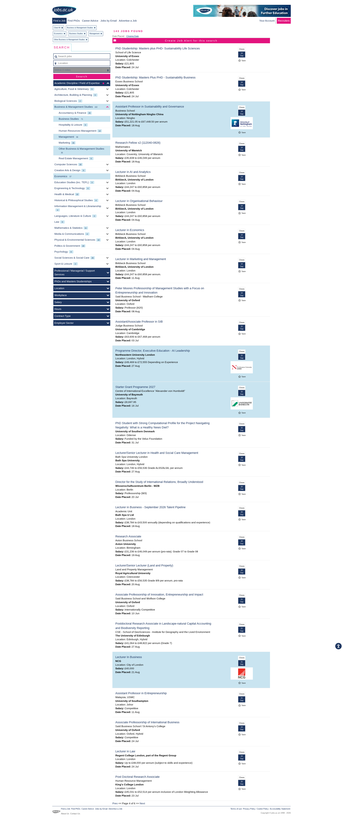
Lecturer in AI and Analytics (133, 172)
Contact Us (75, 813)
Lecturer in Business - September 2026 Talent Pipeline (150, 507)
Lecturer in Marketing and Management (140, 259)
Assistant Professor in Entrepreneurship (141, 693)
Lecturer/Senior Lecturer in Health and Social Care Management (156, 452)
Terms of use (236, 809)
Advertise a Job (128, 20)
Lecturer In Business (128, 657)
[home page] (64, 11)
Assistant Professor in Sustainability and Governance (149, 106)
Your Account (267, 20)
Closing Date (132, 36)
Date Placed (118, 36)
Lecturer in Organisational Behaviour (139, 201)
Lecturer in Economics (129, 230)
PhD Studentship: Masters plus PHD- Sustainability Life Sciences (157, 48)
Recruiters (284, 20)
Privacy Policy (249, 809)
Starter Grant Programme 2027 (135, 387)
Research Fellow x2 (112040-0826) (137, 142)
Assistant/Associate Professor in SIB (139, 321)
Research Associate (128, 536)
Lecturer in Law (125, 751)
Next (142, 803)
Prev (115, 803)
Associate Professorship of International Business (147, 722)
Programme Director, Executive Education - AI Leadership (152, 350)
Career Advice (90, 20)
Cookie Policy (263, 809)
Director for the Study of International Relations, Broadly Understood (159, 482)
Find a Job (59, 20)
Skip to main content (13, 2)
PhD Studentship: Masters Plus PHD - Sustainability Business (155, 77)
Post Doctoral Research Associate (137, 776)
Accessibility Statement (280, 809)
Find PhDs (74, 20)
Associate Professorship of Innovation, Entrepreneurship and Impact (159, 594)
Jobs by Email (108, 20)
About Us (65, 813)
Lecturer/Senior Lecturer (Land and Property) (144, 565)
